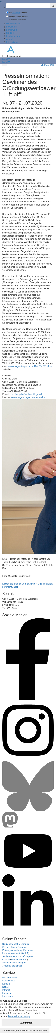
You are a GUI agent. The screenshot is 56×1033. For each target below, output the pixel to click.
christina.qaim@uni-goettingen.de (26, 394)
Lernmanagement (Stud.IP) (15, 953)
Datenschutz (8, 980)
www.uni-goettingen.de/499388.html (29, 397)
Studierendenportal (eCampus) (17, 956)
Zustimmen (26, 1022)
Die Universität (13, 23)
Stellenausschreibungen (14, 962)
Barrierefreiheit (9, 977)
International (12, 42)
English (49, 65)
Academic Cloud (19, 959)
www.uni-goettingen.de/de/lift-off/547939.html (30, 366)
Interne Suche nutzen (18, 16)
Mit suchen (18, 12)
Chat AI (6, 959)
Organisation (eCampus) (14, 946)
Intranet (6, 989)
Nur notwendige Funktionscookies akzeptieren (24, 1030)
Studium (10, 32)
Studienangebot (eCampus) (16, 943)
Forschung (11, 29)
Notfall (5, 986)
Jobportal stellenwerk (12, 965)
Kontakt (6, 983)
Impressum (7, 996)
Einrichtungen (13, 35)
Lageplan (7, 992)
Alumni (9, 39)
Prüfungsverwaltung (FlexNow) (17, 950)
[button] (6, 59)
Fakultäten (11, 26)
